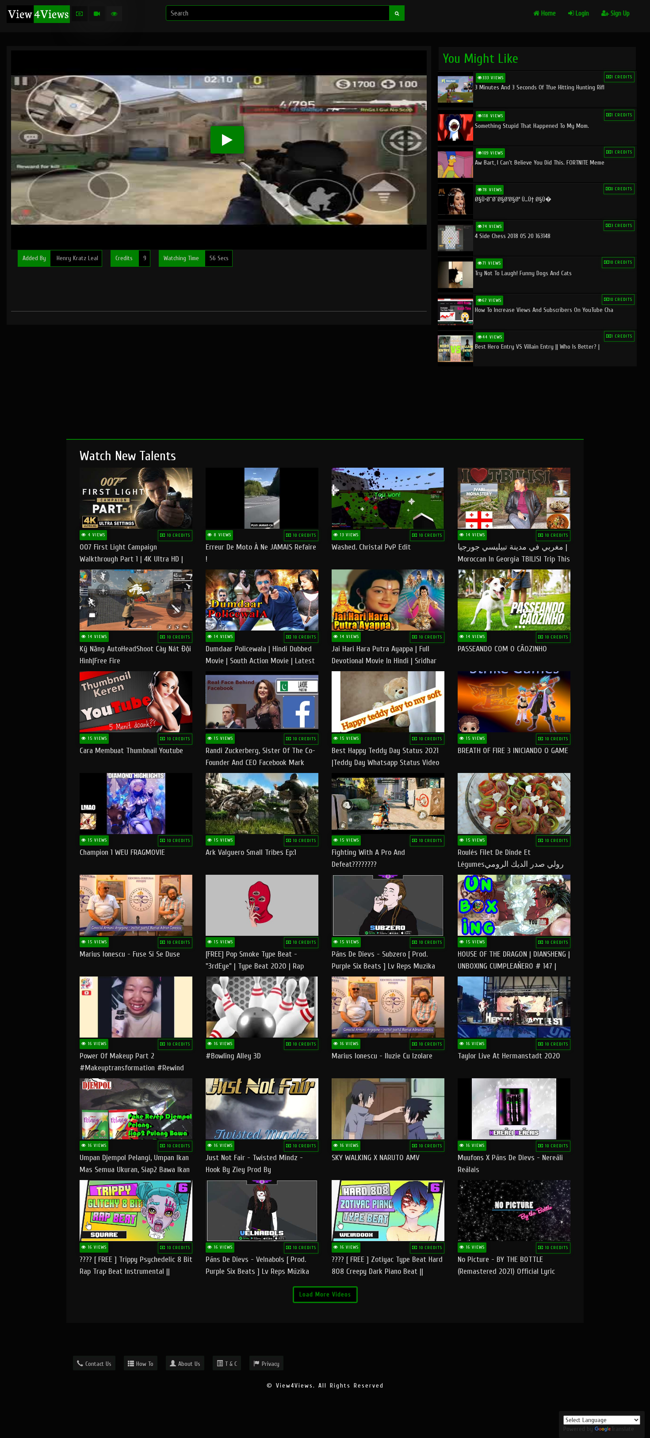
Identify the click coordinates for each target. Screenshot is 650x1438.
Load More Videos (325, 1294)
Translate (622, 1429)
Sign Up (619, 13)
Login (581, 13)
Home (547, 13)
